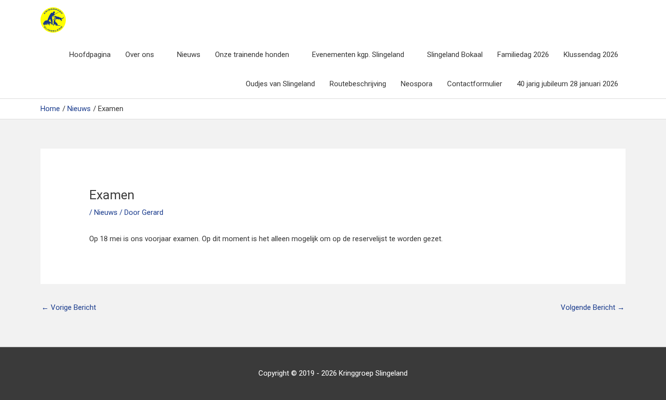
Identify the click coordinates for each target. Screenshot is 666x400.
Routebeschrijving (358, 83)
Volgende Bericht (593, 307)
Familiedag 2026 (523, 54)
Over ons (139, 54)
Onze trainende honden (252, 54)
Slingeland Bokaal (455, 54)
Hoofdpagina (90, 54)
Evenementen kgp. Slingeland (358, 54)
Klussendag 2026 (591, 54)
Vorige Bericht (68, 307)
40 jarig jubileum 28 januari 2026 (567, 83)
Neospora (416, 83)
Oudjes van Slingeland (280, 83)
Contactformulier (474, 83)
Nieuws (188, 54)
